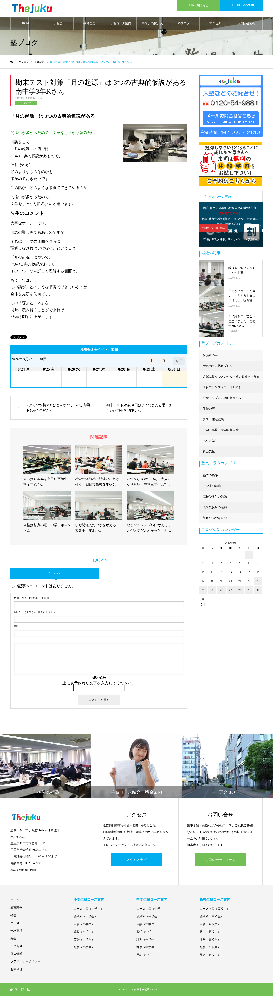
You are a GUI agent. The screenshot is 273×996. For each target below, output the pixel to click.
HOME (26, 23)
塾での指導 (210, 475)
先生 (13, 938)
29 (249, 590)
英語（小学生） (84, 939)
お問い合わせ (247, 23)
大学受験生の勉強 (215, 507)
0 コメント (54, 573)
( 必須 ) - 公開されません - (34, 612)
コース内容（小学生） (88, 908)
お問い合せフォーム (220, 860)
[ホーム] (11, 61)
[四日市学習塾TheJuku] (31, 8)
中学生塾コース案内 (151, 899)
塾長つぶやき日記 (215, 518)
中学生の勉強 (212, 486)
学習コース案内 (120, 23)
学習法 (57, 23)
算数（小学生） (84, 931)
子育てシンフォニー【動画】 (222, 387)
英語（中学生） (146, 955)
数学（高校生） (210, 931)
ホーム (14, 900)
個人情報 (16, 953)
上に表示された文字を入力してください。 (98, 683)
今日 (179, 361)
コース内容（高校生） (214, 908)
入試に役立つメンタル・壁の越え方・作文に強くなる (231, 378)
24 (203, 590)
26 (221, 590)
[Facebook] (11, 989)
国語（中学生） (146, 924)
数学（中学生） (146, 931)
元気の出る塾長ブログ (218, 366)
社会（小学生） (84, 947)
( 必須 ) (32, 598)
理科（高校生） (210, 939)
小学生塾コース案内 (89, 899)
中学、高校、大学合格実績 (152, 26)
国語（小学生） (84, 924)
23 (258, 581)
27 (230, 590)
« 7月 (202, 604)
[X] (17, 989)
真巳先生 (209, 451)
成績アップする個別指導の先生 (224, 398)
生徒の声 (26, 102)
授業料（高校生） (212, 916)
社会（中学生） (146, 947)
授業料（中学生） (148, 916)
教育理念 (89, 23)
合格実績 (16, 930)
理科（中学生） (146, 939)
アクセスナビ (136, 860)
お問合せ (16, 969)
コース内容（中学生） (151, 908)
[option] (231, 224)
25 (212, 590)
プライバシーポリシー (25, 961)
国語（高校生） (210, 924)
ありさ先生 (210, 440)
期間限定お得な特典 (213, 227)
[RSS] (28, 989)
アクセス (215, 23)
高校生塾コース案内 (215, 899)
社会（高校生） (210, 947)
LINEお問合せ (198, 5)
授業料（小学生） (85, 916)
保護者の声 (210, 355)
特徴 (13, 915)
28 (239, 590)
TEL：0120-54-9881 (241, 5)
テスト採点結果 (213, 419)
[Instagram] (22, 989)
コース (14, 923)
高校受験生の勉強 (215, 496)
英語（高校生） (210, 955)
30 (258, 590)
